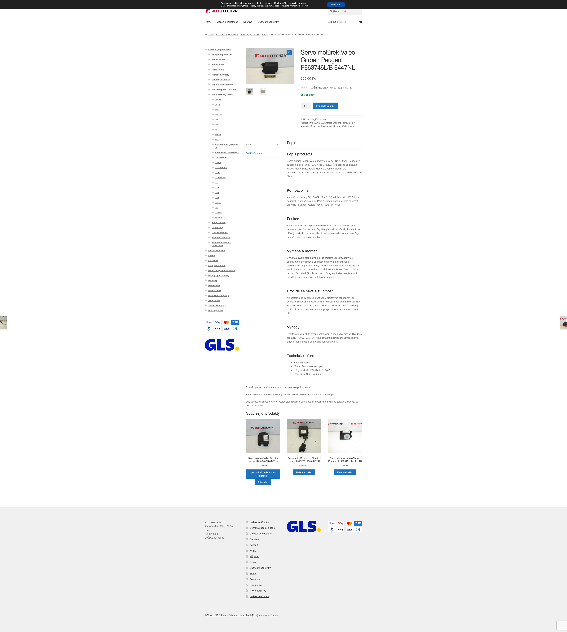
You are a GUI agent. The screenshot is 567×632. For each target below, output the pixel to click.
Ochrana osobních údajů (262, 527)
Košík (253, 550)
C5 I (217, 192)
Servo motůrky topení (250, 34)
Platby (253, 573)
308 (217, 109)
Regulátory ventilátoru (223, 84)
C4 (216, 182)
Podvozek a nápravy (218, 295)
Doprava (247, 21)
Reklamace (256, 585)
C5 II (217, 197)
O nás (253, 562)
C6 (216, 207)
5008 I (218, 134)
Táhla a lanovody (217, 305)
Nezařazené (214, 285)
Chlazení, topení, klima (227, 34)
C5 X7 (218, 202)
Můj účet (254, 556)
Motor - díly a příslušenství (221, 270)
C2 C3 (265, 34)
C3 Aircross (221, 167)
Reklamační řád (258, 590)
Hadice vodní (218, 59)
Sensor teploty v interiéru (224, 89)
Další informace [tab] (254, 153)
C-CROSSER (221, 157)
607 (217, 139)
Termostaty (217, 227)
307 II (217, 104)
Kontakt (254, 545)
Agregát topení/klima (222, 54)
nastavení (303, 6)
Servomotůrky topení (344, 126)
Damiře (274, 615)
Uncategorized (215, 310)
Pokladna (255, 579)
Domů (208, 21)
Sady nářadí (214, 300)
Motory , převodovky (218, 275)
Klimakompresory (220, 74)
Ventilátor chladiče (221, 237)
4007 (217, 119)
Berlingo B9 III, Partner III (226, 146)
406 (217, 124)
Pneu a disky (214, 290)
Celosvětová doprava (261, 533)
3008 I (218, 99)
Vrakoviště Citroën (259, 522)
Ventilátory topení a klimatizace (221, 244)
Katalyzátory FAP (216, 265)
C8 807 (218, 212)
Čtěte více (263, 482)
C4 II (217, 187)
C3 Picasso (220, 177)
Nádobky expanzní (221, 79)
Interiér (211, 255)
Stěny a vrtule (218, 222)
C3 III (217, 172)
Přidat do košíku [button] (304, 472)
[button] (289, 52)
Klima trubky (218, 69)
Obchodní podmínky (268, 21)
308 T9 (218, 114)
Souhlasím (336, 4)
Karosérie (213, 260)
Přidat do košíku (325, 106)
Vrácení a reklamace (227, 21)
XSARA (218, 217)
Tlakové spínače (220, 232)
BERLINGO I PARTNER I (227, 152)
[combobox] (345, 11)
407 (217, 129)
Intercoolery (218, 64)
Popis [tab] (249, 144)
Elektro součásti (216, 250)
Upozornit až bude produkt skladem (263, 474)
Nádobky (212, 280)
